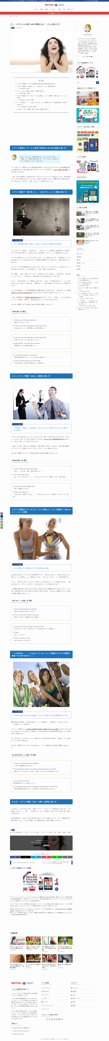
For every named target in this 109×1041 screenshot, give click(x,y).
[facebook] (86, 1)
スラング (43, 832)
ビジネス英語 (49, 832)
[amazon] (92, 1)
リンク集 (43, 998)
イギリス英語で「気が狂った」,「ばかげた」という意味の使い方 (36, 86)
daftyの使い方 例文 (25, 93)
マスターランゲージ (18, 1033)
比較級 (68, 832)
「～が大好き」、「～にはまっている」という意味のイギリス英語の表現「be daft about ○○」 (88, 302)
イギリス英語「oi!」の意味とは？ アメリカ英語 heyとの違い (31, 568)
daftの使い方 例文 (25, 88)
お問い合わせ (45, 991)
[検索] (98, 1)
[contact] (96, 1)
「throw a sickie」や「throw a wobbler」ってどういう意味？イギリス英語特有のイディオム (40, 715)
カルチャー (81, 253)
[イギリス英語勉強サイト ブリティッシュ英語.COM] (54, 4)
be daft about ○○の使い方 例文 (28, 106)
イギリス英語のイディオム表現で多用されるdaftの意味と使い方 (36, 83)
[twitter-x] (88, 1)
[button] (15, 857)
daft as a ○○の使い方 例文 (27, 100)
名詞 (55, 832)
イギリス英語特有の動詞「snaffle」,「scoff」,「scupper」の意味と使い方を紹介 (37, 244)
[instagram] (90, 1)
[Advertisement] (41, 128)
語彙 (13, 27)
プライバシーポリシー (47, 1005)
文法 (79, 259)
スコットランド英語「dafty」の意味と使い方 (30, 91)
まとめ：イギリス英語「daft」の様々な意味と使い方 (33, 109)
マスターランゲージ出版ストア (21, 1027)
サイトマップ (45, 1009)
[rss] (94, 1)
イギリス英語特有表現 (17, 832)
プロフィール (45, 995)
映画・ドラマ (81, 263)
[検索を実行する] (97, 82)
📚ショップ (44, 1002)
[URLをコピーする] (67, 857)
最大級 (64, 832)
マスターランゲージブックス (21, 1030)
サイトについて (45, 988)
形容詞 (59, 832)
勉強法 (80, 256)
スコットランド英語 (34, 832)
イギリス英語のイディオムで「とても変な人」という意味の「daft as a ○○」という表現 (88, 295)
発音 (79, 266)
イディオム (26, 832)
